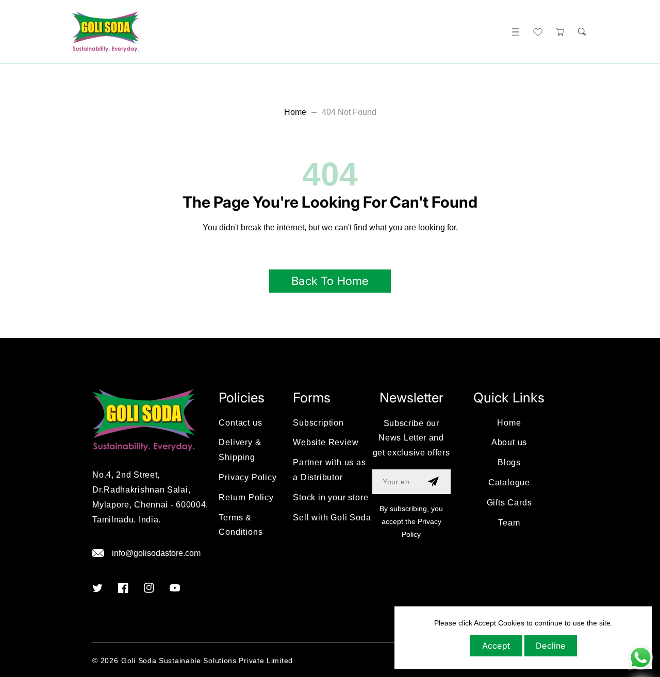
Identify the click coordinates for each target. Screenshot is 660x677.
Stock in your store (330, 497)
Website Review (325, 442)
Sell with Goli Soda (332, 517)
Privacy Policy (247, 477)
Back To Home (329, 280)
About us (509, 442)
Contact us (240, 422)
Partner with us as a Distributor (329, 470)
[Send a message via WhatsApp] (640, 658)
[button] (515, 32)
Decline (550, 645)
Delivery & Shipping (240, 450)
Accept (496, 645)
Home (295, 112)
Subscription (318, 422)
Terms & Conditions (240, 525)
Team (509, 522)
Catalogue (509, 482)
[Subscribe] (433, 481)
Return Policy (246, 497)
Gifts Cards (509, 502)
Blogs (509, 462)
